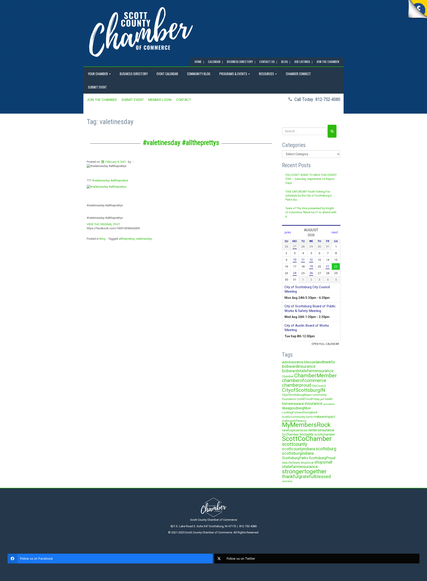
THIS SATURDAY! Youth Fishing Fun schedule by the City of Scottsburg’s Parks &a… (308, 195)
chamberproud (296, 385)
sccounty (307, 434)
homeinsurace (293, 404)
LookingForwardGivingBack (299, 412)
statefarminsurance (300, 466)
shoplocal (307, 462)
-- (133, 161)
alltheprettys (127, 238)
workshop (287, 481)
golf (322, 399)
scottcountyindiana (298, 449)
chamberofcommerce (304, 380)
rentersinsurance (321, 430)
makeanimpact (324, 417)
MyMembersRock (306, 424)
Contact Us (267, 61)
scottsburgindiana (298, 453)
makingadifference (294, 420)
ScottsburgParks (295, 458)
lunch (309, 416)
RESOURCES (267, 73)
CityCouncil (319, 385)
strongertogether (304, 471)
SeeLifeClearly (291, 462)
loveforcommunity (293, 416)
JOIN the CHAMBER (327, 61)
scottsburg (326, 448)
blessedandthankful (319, 362)
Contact (183, 100)
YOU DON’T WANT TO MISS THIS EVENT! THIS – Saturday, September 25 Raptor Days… (311, 179)
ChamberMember (315, 375)
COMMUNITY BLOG (198, 73)
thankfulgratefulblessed (306, 476)
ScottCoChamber (307, 438)
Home (198, 61)
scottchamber (324, 434)
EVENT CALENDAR (167, 73)
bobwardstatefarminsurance (308, 370)
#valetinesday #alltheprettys (181, 143)
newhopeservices (295, 430)
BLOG (284, 61)
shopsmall (323, 462)
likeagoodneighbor (296, 408)
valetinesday (144, 238)
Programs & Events (233, 73)
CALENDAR (214, 61)
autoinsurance (293, 362)
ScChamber (290, 434)
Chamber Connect (298, 73)
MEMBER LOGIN (159, 100)
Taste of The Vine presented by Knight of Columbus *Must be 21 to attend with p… (310, 212)
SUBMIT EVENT (97, 86)
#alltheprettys (119, 180)
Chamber (288, 376)
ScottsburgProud (322, 458)
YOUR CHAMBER (98, 73)
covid (301, 399)
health (329, 399)
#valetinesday (101, 180)
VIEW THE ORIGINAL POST (103, 224)
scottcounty (294, 444)
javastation (329, 404)
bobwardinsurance (299, 366)
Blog (102, 238)
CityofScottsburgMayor (297, 394)
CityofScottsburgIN (303, 390)
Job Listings (302, 61)
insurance (313, 403)
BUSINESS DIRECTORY (240, 61)
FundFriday (312, 399)
